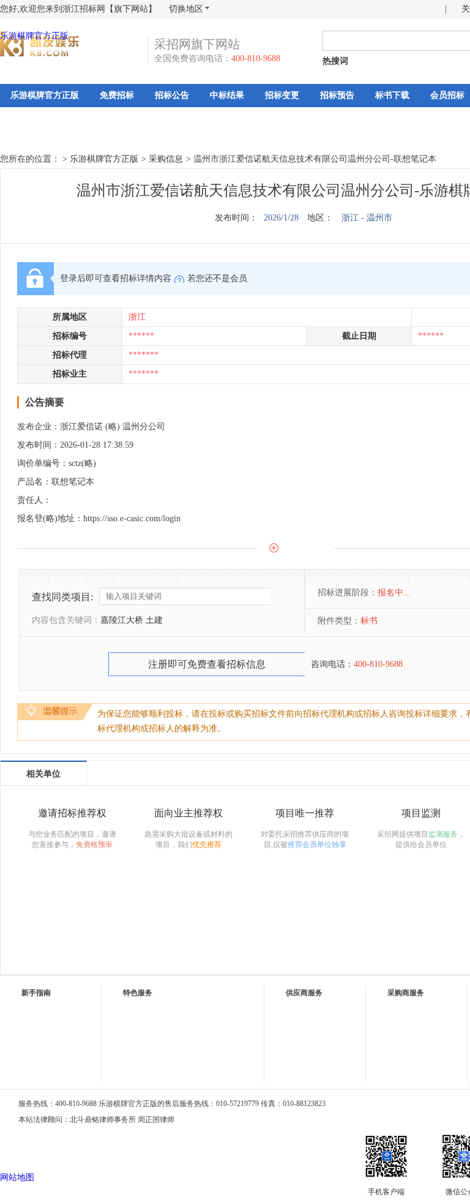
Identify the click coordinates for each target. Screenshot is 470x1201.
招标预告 (337, 95)
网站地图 (17, 1177)
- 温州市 (376, 217)
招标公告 (172, 95)
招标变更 (282, 95)
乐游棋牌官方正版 (34, 35)
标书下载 (392, 95)
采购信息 (166, 159)
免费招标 (117, 95)
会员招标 (447, 95)
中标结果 (227, 95)
